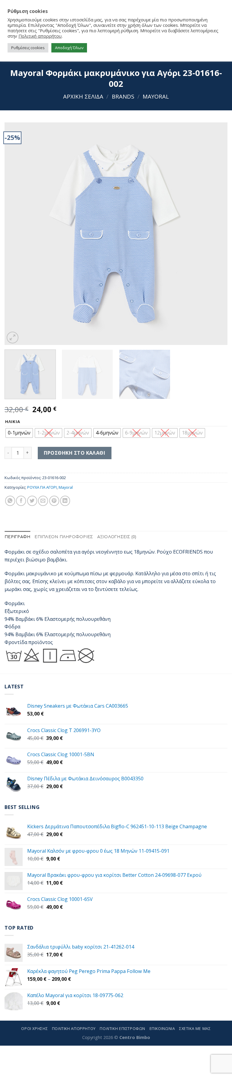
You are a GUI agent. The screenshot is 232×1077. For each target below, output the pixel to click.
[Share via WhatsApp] (10, 501)
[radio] (19, 432)
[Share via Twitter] (32, 501)
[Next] (215, 233)
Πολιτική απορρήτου (40, 36)
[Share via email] (43, 501)
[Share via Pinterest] (54, 501)
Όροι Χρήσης (34, 1028)
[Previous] (16, 233)
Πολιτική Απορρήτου (74, 1028)
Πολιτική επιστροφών (122, 1028)
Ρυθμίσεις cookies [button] (28, 47)
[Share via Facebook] (21, 501)
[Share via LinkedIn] (65, 501)
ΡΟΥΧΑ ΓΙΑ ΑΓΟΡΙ (42, 487)
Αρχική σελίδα (83, 96)
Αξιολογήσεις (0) (117, 537)
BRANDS (123, 96)
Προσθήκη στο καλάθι (74, 453)
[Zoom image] (12, 337)
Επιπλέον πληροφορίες (63, 537)
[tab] (17, 537)
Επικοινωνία (162, 1028)
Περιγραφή (17, 537)
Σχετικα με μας (195, 1028)
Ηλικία (12, 422)
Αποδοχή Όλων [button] (69, 47)
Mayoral (156, 96)
